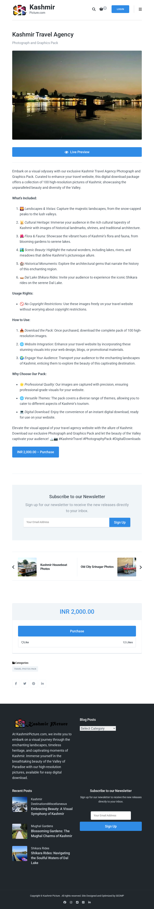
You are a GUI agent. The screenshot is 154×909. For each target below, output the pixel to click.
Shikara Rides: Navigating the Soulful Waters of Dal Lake (50, 858)
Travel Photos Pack (25, 669)
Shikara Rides (40, 848)
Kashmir (42, 7)
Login (120, 9)
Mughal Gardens (42, 826)
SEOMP (120, 895)
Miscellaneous (57, 804)
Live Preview (79, 152)
